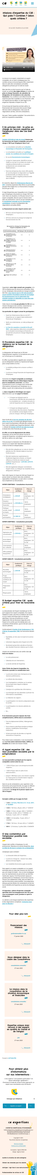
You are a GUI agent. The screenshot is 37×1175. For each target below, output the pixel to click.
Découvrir (27, 944)
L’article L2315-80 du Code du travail (13, 139)
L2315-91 (30, 462)
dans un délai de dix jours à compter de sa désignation (18, 847)
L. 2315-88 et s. (18, 503)
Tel (11, 5)
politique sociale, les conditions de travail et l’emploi (19, 153)
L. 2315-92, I (17, 533)
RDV (26, 5)
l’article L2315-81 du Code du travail (22, 427)
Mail (16, 5)
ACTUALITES (12, 1058)
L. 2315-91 (17, 510)
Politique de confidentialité (18, 1146)
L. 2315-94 (17, 570)
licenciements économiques (21, 157)
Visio (21, 5)
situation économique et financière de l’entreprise (19, 148)
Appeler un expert (15, 1106)
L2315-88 (24, 462)
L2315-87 (8, 463)
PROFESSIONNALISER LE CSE (18, 933)
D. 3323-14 (17, 516)
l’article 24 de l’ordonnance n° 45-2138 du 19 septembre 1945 (18, 630)
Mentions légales (18, 1144)
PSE (18, 1037)
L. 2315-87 (17, 496)
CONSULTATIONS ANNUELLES (18, 965)
